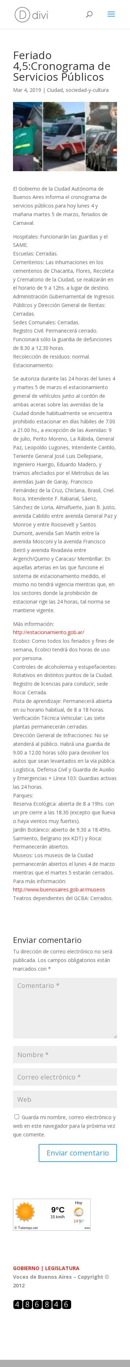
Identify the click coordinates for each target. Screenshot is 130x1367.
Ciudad (55, 89)
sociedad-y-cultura (87, 89)
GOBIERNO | (29, 1268)
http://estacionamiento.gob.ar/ (48, 632)
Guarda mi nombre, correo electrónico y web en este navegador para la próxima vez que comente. (64, 1126)
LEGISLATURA (62, 1268)
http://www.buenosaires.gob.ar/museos (59, 889)
